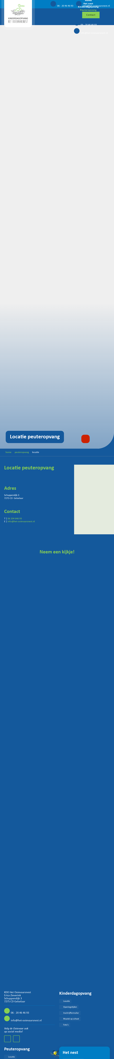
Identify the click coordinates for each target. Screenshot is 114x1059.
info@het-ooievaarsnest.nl (94, 33)
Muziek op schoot (71, 1019)
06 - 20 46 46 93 (89, 25)
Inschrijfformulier (71, 1013)
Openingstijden (70, 1007)
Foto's (66, 1025)
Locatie (66, 1001)
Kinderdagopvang (88, 7)
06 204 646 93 (15, 518)
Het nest (88, 3)
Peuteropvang (88, 10)
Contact (90, 15)
